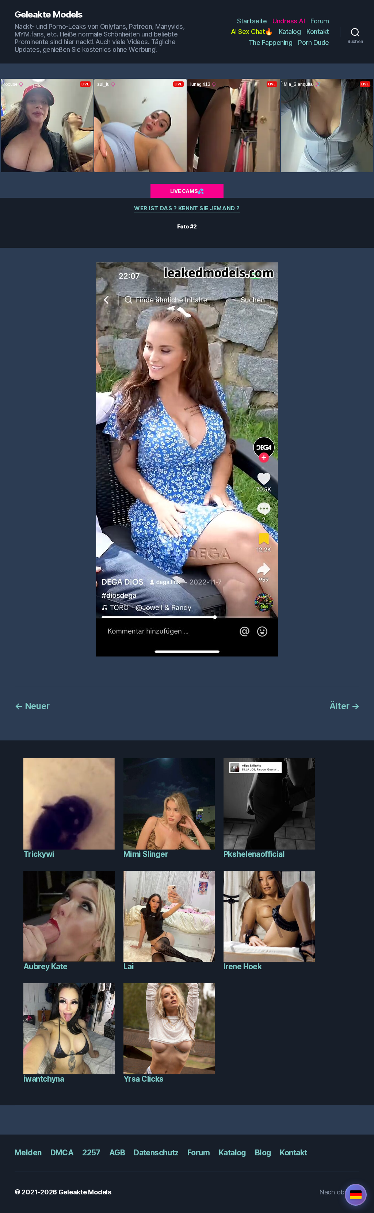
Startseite (252, 21)
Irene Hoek (243, 966)
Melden (28, 1152)
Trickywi (38, 854)
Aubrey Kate (45, 966)
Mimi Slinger (145, 854)
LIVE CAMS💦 (187, 191)
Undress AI (288, 21)
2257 (91, 1152)
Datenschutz (156, 1152)
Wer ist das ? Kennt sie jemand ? (187, 208)
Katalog (290, 31)
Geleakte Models (49, 14)
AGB (117, 1152)
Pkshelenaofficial (254, 854)
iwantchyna (43, 1078)
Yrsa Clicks (143, 1078)
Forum (319, 21)
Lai (128, 966)
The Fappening (271, 42)
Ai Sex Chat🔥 (252, 31)
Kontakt (317, 31)
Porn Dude (313, 42)
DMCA (62, 1152)
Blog (263, 1152)
